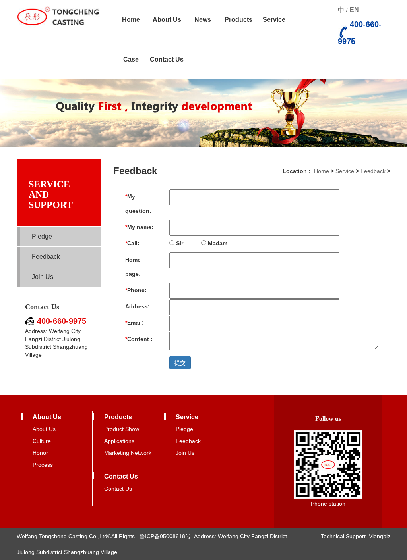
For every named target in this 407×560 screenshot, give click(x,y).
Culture (42, 441)
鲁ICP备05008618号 (165, 536)
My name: (139, 227)
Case (131, 59)
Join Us (42, 276)
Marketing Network (127, 453)
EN (354, 9)
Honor (40, 453)
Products (238, 19)
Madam (216, 243)
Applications (119, 441)
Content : (139, 339)
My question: (138, 203)
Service (274, 19)
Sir (178, 243)
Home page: (133, 266)
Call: (132, 243)
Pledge (42, 236)
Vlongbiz (379, 536)
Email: (134, 322)
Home (131, 19)
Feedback (46, 256)
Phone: (136, 290)
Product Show (121, 429)
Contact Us (167, 59)
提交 (180, 363)
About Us (167, 19)
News (202, 19)
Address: (137, 306)
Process (43, 465)
